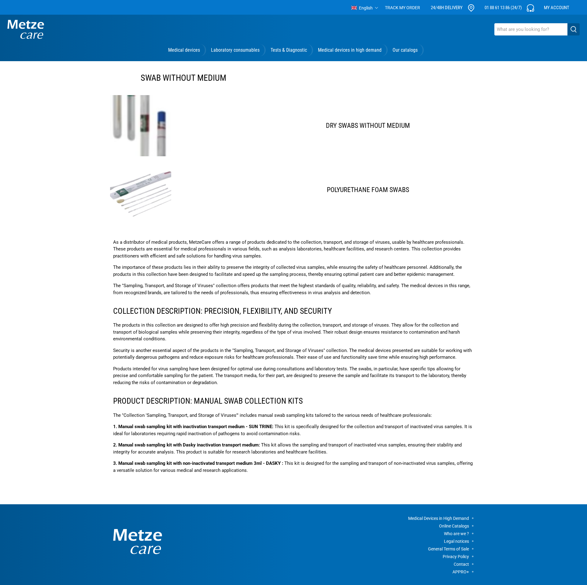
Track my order (402, 7)
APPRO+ (460, 571)
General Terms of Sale (448, 548)
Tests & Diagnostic (289, 50)
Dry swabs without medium (368, 125)
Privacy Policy (456, 556)
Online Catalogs (454, 526)
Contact (461, 564)
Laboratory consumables (235, 50)
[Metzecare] (25, 29)
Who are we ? (456, 533)
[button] (365, 8)
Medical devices (184, 50)
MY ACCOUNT (556, 7)
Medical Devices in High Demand (438, 518)
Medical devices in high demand (350, 50)
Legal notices (456, 541)
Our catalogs (405, 50)
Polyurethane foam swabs (368, 190)
